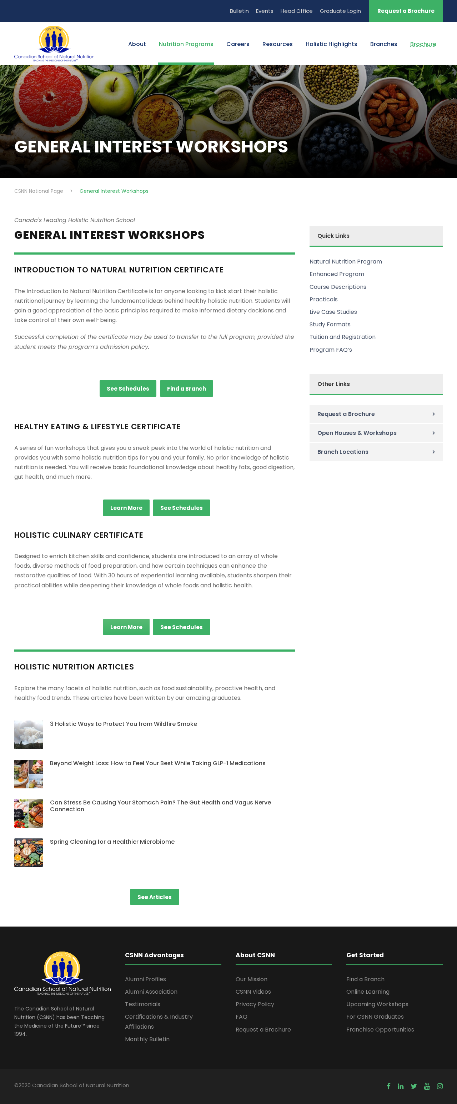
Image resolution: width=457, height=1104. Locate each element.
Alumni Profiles (145, 979)
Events (264, 11)
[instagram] (440, 1086)
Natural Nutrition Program (346, 261)
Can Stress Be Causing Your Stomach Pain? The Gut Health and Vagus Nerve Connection (160, 805)
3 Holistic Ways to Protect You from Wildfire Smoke (123, 724)
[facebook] (389, 1086)
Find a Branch (365, 979)
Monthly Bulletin (147, 1039)
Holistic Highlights (331, 44)
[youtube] (427, 1086)
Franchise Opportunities (380, 1029)
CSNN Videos (253, 992)
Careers (238, 44)
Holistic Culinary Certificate (79, 535)
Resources (277, 44)
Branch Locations (342, 452)
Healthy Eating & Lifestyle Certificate (97, 426)
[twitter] (414, 1086)
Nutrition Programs (186, 44)
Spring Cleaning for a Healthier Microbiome (112, 842)
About (137, 44)
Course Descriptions (338, 287)
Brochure (423, 44)
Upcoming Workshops (377, 1004)
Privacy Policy (255, 1004)
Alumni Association (151, 992)
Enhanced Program (337, 274)
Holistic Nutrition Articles (74, 667)
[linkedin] (400, 1086)
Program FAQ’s (331, 350)
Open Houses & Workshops (357, 433)
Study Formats (330, 324)
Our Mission (251, 979)
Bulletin (239, 11)
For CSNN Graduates (375, 1017)
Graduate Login (340, 11)
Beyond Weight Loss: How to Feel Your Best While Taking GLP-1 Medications (158, 763)
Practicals (324, 299)
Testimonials (142, 1004)
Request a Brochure (406, 11)
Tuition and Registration (343, 337)
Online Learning (368, 992)
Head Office (297, 11)
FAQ (241, 1017)
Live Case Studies (333, 312)
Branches (383, 44)
